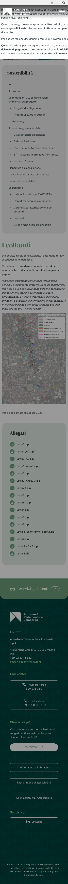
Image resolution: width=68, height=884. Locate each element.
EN (52, 2)
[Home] (17, 12)
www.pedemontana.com (25, 53)
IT (57, 2)
